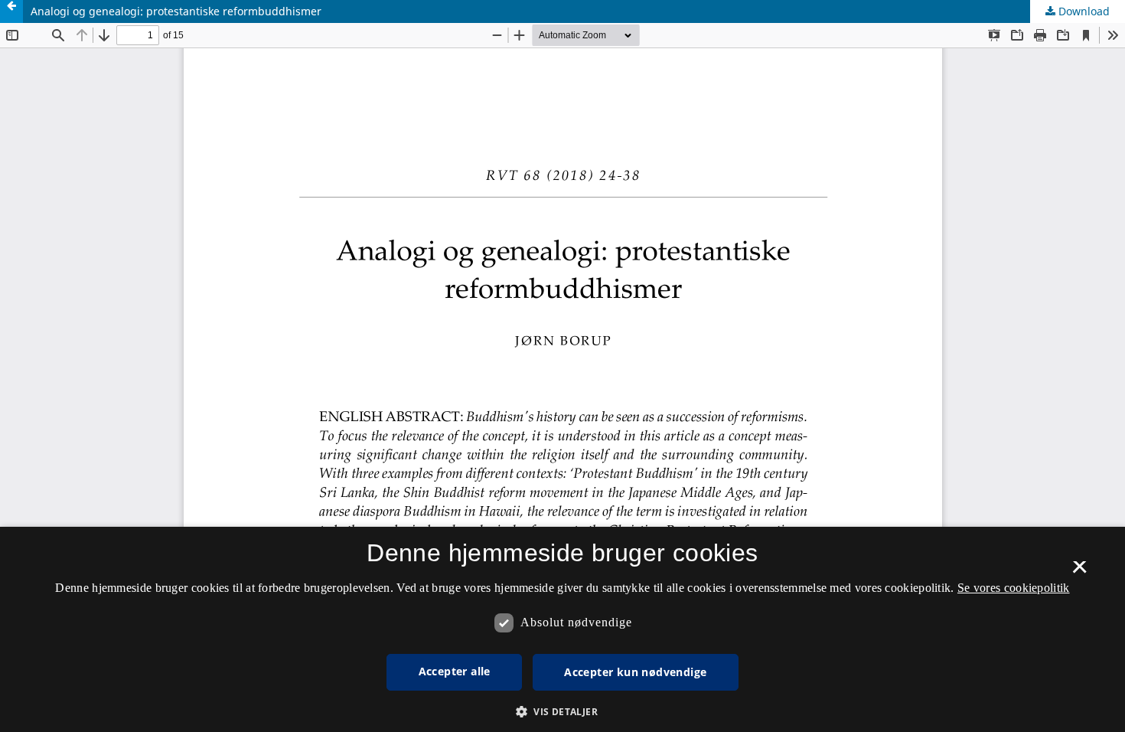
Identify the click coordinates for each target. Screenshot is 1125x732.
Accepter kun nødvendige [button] (635, 672)
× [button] (1079, 572)
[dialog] (562, 629)
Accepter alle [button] (455, 671)
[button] (562, 711)
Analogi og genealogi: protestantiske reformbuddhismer (176, 11)
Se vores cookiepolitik (1013, 587)
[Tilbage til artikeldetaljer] (11, 11)
